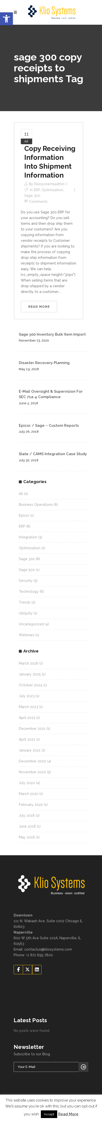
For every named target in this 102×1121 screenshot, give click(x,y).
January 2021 (30, 750)
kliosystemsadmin (49, 184)
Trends (24, 602)
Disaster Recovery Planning (44, 363)
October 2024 (30, 685)
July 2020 (27, 783)
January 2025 (30, 674)
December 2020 (32, 761)
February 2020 (31, 805)
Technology (29, 591)
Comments (38, 202)
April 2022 (27, 718)
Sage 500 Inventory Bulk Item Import (52, 334)
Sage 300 (32, 196)
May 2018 (27, 837)
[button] (6, 18)
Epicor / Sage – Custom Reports (49, 425)
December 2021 (32, 729)
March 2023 (28, 707)
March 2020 (28, 794)
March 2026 (28, 663)
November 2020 (32, 772)
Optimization (52, 190)
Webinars (26, 635)
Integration (28, 537)
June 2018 (27, 826)
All (21, 494)
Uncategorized (31, 624)
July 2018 (27, 815)
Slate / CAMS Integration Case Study (53, 454)
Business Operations (36, 505)
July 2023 (27, 696)
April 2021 (27, 739)
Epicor (24, 515)
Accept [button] (49, 1114)
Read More (68, 1114)
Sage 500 (27, 570)
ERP (37, 190)
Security (26, 581)
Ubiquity (26, 613)
